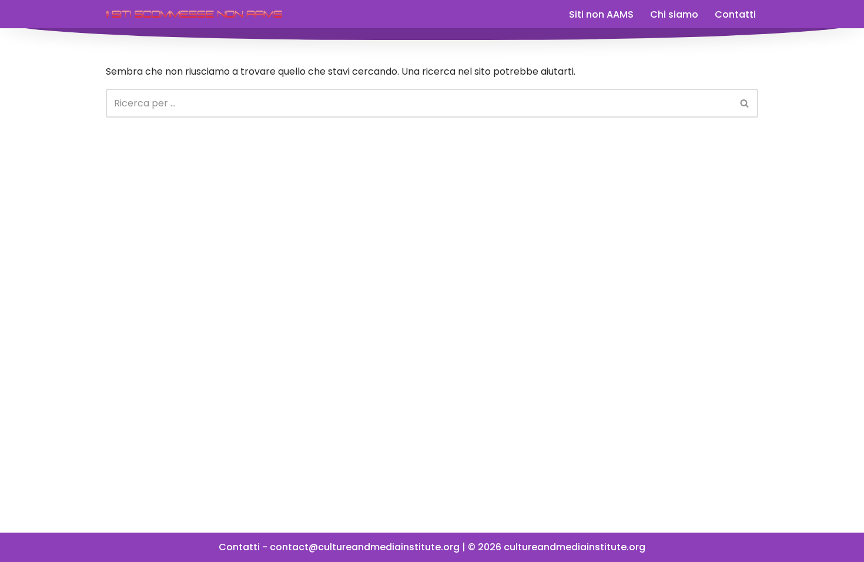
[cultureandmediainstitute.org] (194, 14)
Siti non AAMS (601, 14)
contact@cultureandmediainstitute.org (365, 547)
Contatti (735, 14)
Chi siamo (674, 14)
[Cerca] (745, 103)
